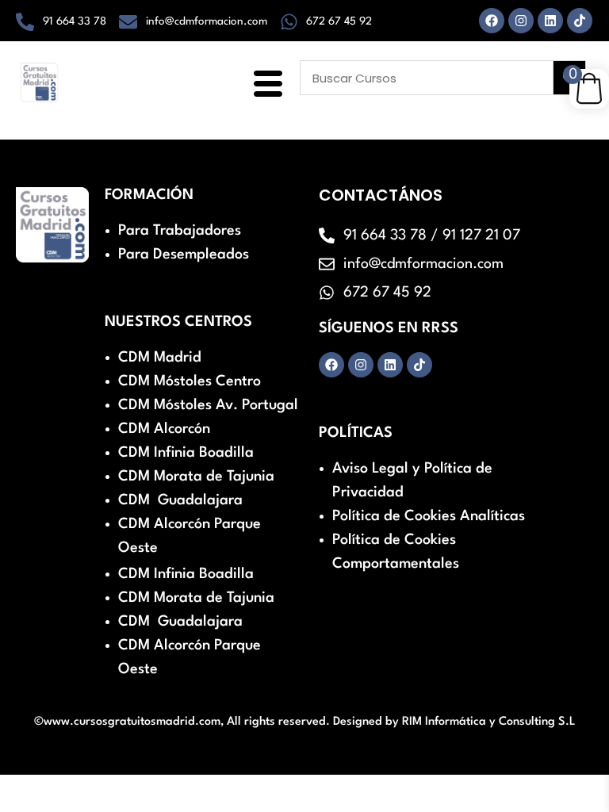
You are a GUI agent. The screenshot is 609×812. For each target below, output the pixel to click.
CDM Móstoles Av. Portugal (208, 405)
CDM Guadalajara (180, 500)
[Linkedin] (550, 20)
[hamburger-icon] (265, 85)
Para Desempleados (183, 254)
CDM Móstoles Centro (189, 381)
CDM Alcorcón (164, 429)
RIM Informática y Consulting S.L (489, 722)
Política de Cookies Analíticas (428, 516)
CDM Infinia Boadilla (186, 453)
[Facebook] (491, 20)
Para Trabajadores (179, 231)
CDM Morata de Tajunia (196, 476)
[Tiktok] (579, 20)
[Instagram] (521, 20)
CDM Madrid (159, 357)
